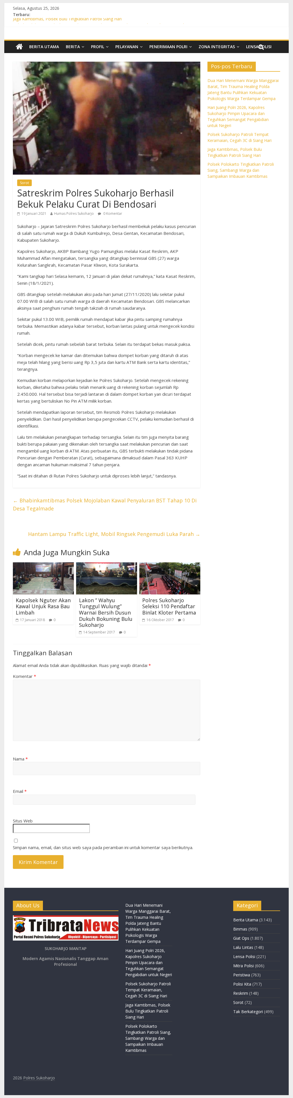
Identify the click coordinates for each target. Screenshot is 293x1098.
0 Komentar (112, 213)
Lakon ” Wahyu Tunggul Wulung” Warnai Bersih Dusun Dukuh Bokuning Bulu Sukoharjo (105, 612)
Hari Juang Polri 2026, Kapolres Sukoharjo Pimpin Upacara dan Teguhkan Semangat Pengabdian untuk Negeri (148, 962)
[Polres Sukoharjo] (19, 47)
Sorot (24, 182)
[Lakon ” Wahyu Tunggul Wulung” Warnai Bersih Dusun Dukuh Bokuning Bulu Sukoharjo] (106, 566)
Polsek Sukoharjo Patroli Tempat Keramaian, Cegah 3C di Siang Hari (148, 989)
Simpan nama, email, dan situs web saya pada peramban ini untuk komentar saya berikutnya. (103, 847)
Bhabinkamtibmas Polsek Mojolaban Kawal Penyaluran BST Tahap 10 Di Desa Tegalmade (105, 504)
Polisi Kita (242, 984)
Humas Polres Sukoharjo (74, 213)
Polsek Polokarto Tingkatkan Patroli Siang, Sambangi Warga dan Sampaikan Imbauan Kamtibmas (240, 170)
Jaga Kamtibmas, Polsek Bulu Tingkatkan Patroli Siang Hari (67, 21)
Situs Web (23, 821)
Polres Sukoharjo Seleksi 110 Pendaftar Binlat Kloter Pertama (169, 606)
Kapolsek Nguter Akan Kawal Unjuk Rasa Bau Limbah (43, 606)
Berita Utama (44, 46)
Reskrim (240, 993)
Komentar (24, 676)
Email (20, 791)
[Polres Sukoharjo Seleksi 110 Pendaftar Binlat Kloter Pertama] (169, 566)
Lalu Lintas (243, 947)
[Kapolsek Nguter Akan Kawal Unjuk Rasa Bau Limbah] (43, 566)
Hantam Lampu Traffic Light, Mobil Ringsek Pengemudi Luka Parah (114, 534)
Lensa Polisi (244, 956)
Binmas (240, 929)
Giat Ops (241, 938)
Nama (20, 759)
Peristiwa (241, 975)
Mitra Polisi (243, 965)
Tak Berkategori (248, 1011)
